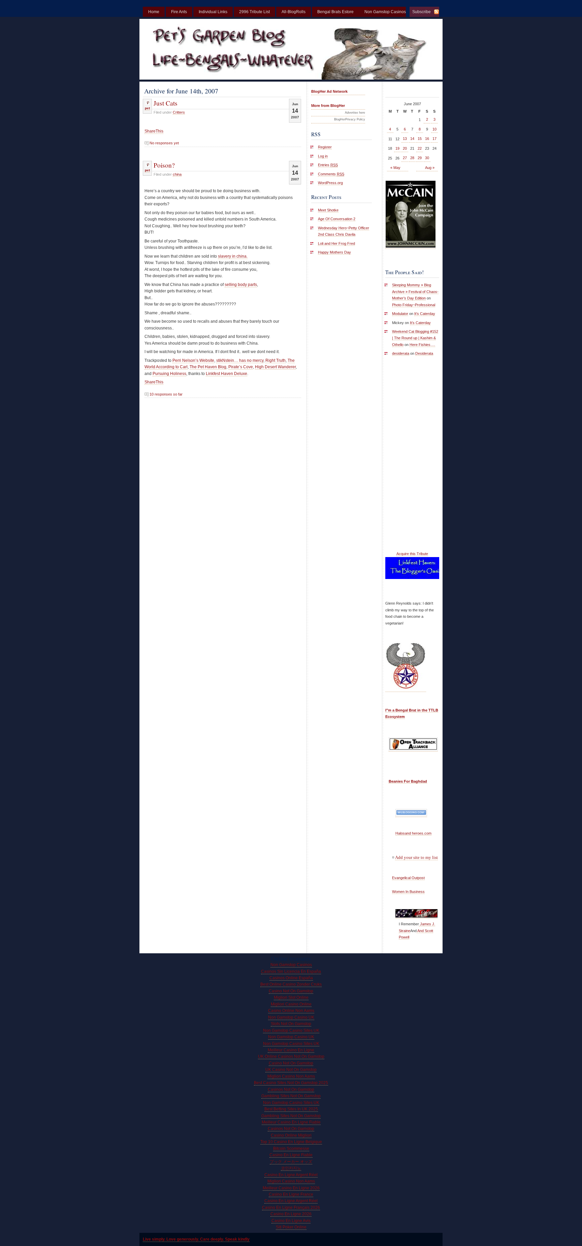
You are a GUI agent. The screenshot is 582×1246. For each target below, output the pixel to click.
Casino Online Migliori (291, 1135)
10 (434, 129)
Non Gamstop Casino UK (291, 1017)
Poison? (164, 165)
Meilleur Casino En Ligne (291, 1050)
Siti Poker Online (291, 1227)
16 (427, 139)
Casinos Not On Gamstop (291, 1089)
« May (395, 168)
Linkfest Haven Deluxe (226, 373)
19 (397, 148)
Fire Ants (179, 11)
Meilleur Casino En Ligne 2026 (291, 1188)
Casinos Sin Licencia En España (291, 971)
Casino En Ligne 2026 (291, 1214)
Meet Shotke (328, 210)
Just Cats (165, 102)
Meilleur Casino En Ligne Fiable (291, 1122)
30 (427, 158)
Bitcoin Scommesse (291, 1148)
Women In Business (408, 892)
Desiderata (424, 353)
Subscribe (421, 11)
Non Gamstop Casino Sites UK (291, 1030)
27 (405, 158)
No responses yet (164, 143)
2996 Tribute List (254, 11)
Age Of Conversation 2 (336, 219)
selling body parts (241, 284)
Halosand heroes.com (413, 833)
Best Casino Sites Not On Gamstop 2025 (291, 1082)
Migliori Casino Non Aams (291, 1076)
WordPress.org (330, 183)
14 (412, 139)
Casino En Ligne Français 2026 (291, 1207)
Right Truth (275, 360)
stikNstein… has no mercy (239, 360)
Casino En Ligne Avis (291, 1220)
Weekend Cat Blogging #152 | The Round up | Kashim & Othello (415, 338)
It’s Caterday (424, 314)
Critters (179, 112)
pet (147, 108)
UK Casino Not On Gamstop (291, 1069)
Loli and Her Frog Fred (336, 243)
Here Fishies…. (422, 345)
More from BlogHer (328, 106)
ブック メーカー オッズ (291, 1161)
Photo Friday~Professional (413, 305)
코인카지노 (291, 1168)
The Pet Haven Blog (208, 367)
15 (420, 139)
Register (325, 147)
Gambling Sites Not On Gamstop (291, 1096)
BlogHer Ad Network (329, 91)
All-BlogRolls (293, 11)
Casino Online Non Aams (291, 1010)
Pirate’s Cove (240, 367)
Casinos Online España (291, 978)
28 (412, 158)
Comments (331, 174)
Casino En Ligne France (291, 1194)
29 (420, 158)
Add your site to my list (416, 857)
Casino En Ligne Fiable (291, 1155)
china (177, 174)
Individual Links (213, 11)
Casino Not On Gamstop (291, 991)
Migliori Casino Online (291, 1004)
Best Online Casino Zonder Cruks (291, 984)
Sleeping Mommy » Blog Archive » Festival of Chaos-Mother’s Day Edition (415, 291)
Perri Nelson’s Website (193, 360)
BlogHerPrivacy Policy (349, 119)
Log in (323, 156)
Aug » (429, 168)
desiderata (400, 353)
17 (434, 139)
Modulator (400, 314)
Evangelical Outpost (408, 878)
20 (405, 148)
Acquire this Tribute (412, 554)
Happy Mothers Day (334, 252)
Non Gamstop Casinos (291, 964)
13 (405, 139)
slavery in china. (233, 256)
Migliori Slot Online (291, 997)
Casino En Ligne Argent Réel (291, 1174)
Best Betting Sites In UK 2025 (291, 1109)
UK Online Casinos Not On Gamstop (291, 1056)
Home (153, 11)
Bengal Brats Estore (335, 11)
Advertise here (355, 112)
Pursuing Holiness (169, 373)
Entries (328, 165)
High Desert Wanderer (275, 367)
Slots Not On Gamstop (291, 1023)
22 (420, 148)
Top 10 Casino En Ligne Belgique (291, 1141)
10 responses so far (166, 394)
